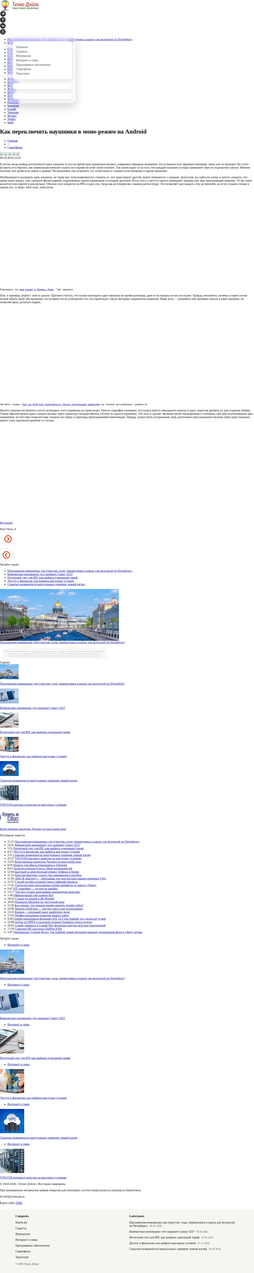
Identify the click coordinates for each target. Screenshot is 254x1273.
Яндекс (12, 115)
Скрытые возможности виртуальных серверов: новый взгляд (46, 584)
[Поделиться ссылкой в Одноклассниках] (18, 153)
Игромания (22, 1234)
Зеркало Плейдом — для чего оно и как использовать (49, 908)
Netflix (11, 119)
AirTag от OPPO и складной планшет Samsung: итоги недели (53, 922)
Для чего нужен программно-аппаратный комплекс (47, 891)
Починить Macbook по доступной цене (40, 902)
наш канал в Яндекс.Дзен (36, 289)
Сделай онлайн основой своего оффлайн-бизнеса (46, 881)
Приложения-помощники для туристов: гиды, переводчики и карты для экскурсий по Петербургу (69, 570)
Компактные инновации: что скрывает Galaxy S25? (40, 574)
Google (11, 109)
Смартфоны (14, 147)
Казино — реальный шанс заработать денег (42, 912)
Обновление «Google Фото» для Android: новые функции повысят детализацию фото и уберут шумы (77, 932)
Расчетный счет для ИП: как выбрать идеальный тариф (42, 577)
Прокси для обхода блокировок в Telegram (40, 865)
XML (19, 1202)
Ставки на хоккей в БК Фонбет (34, 898)
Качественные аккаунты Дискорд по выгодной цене (33, 829)
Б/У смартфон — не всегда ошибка (35, 888)
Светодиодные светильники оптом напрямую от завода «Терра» (56, 885)
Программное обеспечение (32, 1245)
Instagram (13, 105)
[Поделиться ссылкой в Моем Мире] (14, 153)
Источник (6, 522)
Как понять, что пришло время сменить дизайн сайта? (49, 905)
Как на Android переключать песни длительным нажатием (61, 404)
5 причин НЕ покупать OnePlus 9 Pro (38, 928)
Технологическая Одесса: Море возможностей (42, 868)
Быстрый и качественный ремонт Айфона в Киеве (47, 871)
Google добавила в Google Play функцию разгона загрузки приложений (60, 925)
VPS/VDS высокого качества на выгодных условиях (33, 804)
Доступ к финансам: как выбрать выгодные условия (40, 580)
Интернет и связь (18, 944)
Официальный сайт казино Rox (33, 895)
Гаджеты (21, 1228)
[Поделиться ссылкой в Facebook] (5, 153)
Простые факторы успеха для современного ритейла (48, 875)
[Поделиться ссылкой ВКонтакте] (1, 153)
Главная (12, 140)
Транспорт (22, 1257)
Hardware (21, 1222)
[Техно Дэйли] (19, 10)
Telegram (12, 112)
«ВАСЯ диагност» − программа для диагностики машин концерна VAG (60, 878)
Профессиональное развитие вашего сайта (42, 915)
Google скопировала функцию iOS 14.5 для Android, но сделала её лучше (59, 918)
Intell (10, 122)
